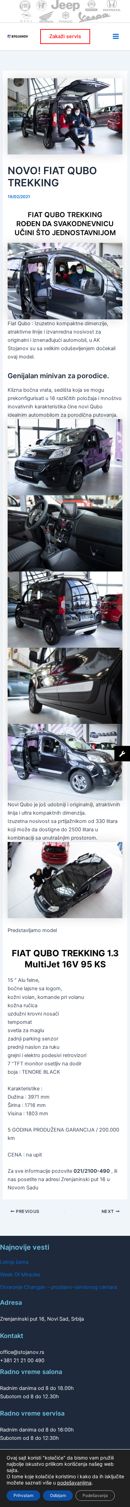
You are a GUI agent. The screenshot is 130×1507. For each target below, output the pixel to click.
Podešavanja (95, 1495)
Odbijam (58, 1495)
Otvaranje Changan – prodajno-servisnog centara (58, 1287)
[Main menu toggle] (116, 36)
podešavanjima (74, 1483)
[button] (65, 36)
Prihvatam (23, 1495)
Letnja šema (14, 1262)
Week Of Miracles (20, 1274)
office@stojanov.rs (22, 1352)
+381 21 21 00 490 (22, 1360)
